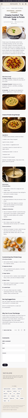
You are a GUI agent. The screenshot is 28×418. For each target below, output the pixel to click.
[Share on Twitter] (19, 330)
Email (3, 348)
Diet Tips (8, 8)
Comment (4, 353)
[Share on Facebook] (21, 330)
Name (3, 343)
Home (3, 8)
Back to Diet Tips (6, 330)
